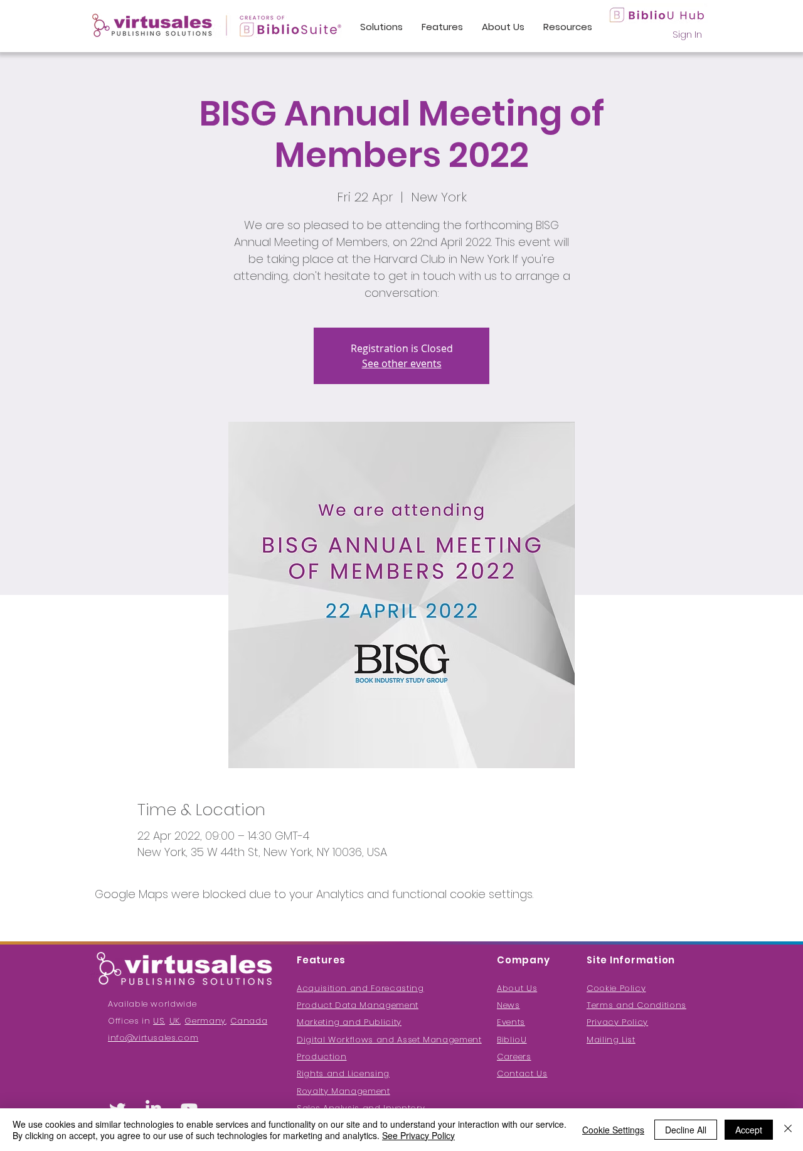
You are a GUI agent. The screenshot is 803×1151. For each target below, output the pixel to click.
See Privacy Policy (418, 1135)
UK (174, 1021)
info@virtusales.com (153, 1038)
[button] (611, 1040)
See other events (402, 363)
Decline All (685, 1129)
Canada (248, 1021)
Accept (748, 1129)
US (158, 1021)
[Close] (787, 1129)
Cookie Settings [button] (613, 1129)
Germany (205, 1021)
